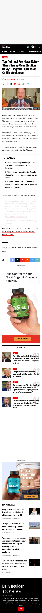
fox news (35, 248)
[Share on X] (11, 84)
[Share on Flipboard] (15, 84)
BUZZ (15, 397)
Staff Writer (7, 518)
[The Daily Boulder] (6, 47)
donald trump (26, 248)
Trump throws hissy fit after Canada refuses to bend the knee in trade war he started (21, 175)
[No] (39, 604)
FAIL (15, 369)
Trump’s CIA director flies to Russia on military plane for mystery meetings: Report (13, 526)
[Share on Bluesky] (32, 260)
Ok (21, 609)
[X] (6, 591)
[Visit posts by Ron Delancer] (3, 79)
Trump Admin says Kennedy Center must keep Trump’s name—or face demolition (20, 165)
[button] (28, 47)
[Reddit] (13, 591)
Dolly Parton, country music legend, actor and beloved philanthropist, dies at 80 (13, 512)
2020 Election (16, 248)
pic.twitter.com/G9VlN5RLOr (16, 216)
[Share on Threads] (23, 84)
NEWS (5, 57)
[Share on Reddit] (19, 84)
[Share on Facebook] (7, 84)
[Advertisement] (21, 22)
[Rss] (20, 591)
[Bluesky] (17, 591)
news (4, 251)
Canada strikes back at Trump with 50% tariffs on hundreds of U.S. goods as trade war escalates (21, 184)
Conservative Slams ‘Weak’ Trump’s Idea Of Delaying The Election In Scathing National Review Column (20, 232)
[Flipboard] (10, 591)
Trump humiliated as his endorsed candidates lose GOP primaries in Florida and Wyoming (26, 374)
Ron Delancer (11, 79)
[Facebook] (3, 591)
